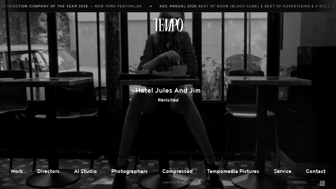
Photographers (129, 171)
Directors (48, 171)
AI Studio (85, 171)
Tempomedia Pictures (233, 171)
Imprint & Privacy (174, 182)
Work (16, 171)
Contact (316, 171)
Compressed (177, 171)
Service (282, 171)
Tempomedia (168, 25)
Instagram (322, 183)
